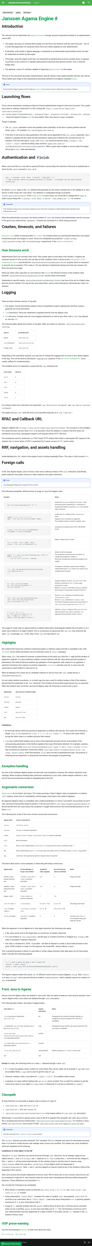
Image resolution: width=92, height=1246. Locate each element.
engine (74, 79)
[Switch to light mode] (83, 2)
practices (23, 1230)
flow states (37, 236)
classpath (5, 652)
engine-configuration (65, 241)
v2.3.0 (36, 3)
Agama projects (55, 69)
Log (6, 313)
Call (6, 316)
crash (9, 810)
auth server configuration (70, 359)
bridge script (37, 196)
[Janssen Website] (89, 1242)
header (47, 273)
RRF (61, 441)
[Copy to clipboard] (88, 175)
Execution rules (8, 236)
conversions (52, 665)
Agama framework (38, 35)
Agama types (7, 793)
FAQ (16, 319)
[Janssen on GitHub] (85, 1242)
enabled (38, 89)
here (86, 456)
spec (29, 117)
